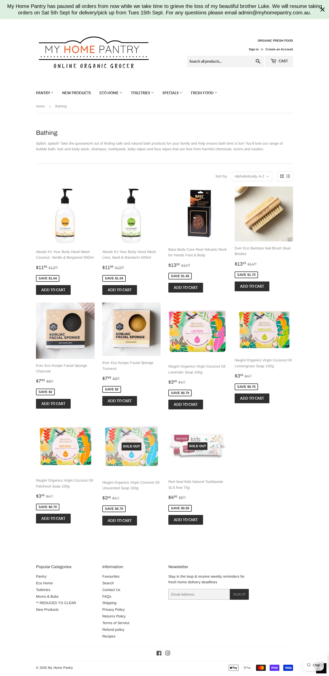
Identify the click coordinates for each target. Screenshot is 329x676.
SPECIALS (170, 93)
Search (108, 583)
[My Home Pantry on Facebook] (159, 654)
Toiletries (141, 93)
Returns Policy (114, 616)
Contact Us (111, 590)
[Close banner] (322, 9)
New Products (76, 93)
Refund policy (113, 629)
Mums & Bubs (47, 596)
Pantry (43, 93)
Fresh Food (202, 93)
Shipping (109, 603)
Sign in (254, 49)
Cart (283, 61)
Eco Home (109, 93)
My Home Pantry (60, 668)
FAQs (106, 596)
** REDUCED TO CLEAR (56, 603)
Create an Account (279, 49)
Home (40, 106)
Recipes (108, 636)
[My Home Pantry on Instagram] (167, 654)
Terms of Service (116, 623)
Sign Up (239, 594)
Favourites (111, 576)
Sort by (221, 176)
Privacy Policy (113, 609)
